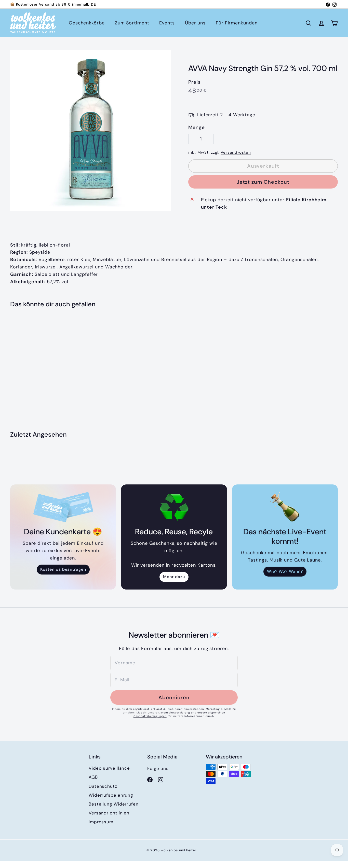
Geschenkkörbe (87, 23)
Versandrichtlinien (109, 813)
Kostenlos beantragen (63, 569)
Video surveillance (109, 768)
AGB (93, 777)
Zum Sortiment (132, 23)
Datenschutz (103, 786)
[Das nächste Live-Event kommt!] (285, 507)
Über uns (195, 23)
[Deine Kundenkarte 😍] (63, 507)
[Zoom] (90, 130)
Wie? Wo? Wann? (285, 571)
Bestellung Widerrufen (114, 804)
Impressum (101, 822)
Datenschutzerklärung (174, 712)
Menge (196, 127)
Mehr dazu (174, 576)
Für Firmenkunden (236, 23)
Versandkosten (236, 152)
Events (167, 23)
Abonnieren (174, 697)
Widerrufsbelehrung (111, 795)
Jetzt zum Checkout (263, 182)
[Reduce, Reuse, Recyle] (174, 507)
